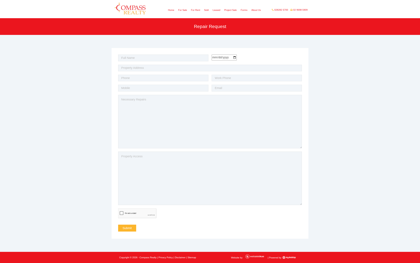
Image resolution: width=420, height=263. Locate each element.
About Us (256, 10)
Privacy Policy (165, 257)
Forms (244, 10)
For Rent (195, 10)
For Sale (182, 10)
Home (171, 10)
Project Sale (230, 10)
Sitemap (192, 257)
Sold (206, 10)
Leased (216, 10)
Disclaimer (180, 257)
